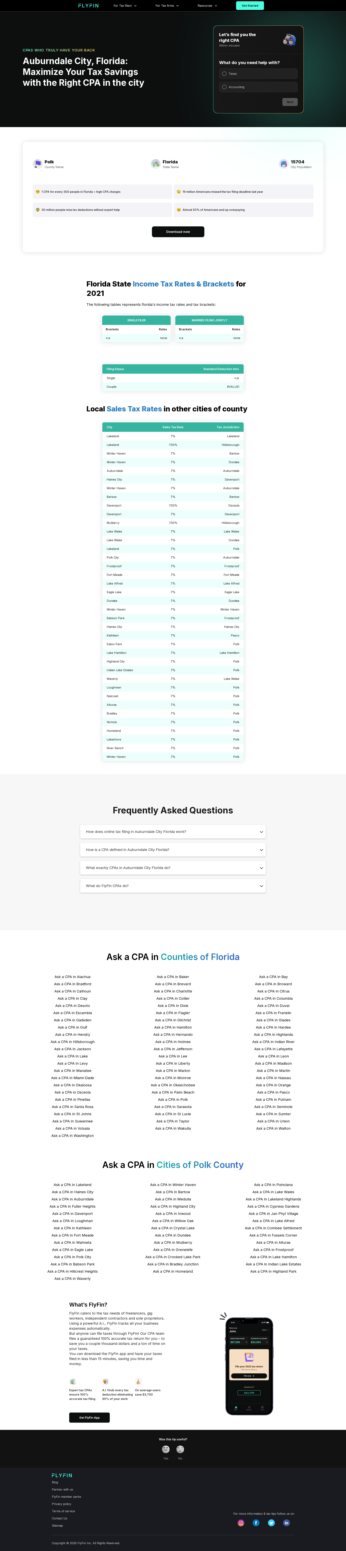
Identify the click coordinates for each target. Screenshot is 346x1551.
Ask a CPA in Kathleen (72, 1228)
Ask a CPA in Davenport (72, 1213)
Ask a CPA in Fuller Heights (73, 1206)
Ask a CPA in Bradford (72, 984)
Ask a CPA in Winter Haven (173, 1185)
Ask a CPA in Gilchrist (173, 1020)
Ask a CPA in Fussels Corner (273, 1235)
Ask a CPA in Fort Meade (73, 1235)
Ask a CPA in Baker (173, 977)
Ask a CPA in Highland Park (273, 1271)
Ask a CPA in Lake (72, 1056)
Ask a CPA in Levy (72, 1063)
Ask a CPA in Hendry (72, 1034)
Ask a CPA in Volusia (72, 1128)
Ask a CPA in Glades (273, 1020)
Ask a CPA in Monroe (173, 1078)
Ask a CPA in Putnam (273, 1099)
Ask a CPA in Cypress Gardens (273, 1206)
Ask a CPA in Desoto (72, 1005)
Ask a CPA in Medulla (173, 1199)
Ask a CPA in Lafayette (273, 1049)
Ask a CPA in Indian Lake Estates (273, 1264)
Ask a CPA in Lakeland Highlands (273, 1199)
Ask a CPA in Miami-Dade (72, 1078)
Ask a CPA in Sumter (273, 1114)
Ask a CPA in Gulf (72, 1027)
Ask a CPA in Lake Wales (273, 1192)
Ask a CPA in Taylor (172, 1121)
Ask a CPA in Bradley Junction (173, 1264)
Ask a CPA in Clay (72, 998)
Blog (55, 1482)
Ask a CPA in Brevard (173, 984)
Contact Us (59, 1518)
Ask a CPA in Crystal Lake (173, 1228)
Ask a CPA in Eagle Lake (72, 1250)
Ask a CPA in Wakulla (173, 1128)
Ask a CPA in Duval (273, 1005)
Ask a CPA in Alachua (72, 977)
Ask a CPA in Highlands (273, 1034)
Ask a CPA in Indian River (273, 1042)
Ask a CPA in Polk (173, 1099)
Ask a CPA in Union (273, 1121)
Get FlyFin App (89, 1417)
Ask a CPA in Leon (273, 1056)
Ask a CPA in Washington (72, 1135)
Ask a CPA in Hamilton (173, 1027)
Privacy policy (61, 1504)
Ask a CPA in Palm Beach (173, 1092)
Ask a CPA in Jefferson (173, 1049)
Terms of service (63, 1511)
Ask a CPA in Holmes (173, 1042)
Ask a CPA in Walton (273, 1128)
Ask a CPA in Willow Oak (173, 1221)
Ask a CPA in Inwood (173, 1213)
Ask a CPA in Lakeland (72, 1185)
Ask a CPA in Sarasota (173, 1107)
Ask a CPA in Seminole (273, 1107)
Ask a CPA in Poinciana (273, 1185)
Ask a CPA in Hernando (173, 1034)
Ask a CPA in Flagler (173, 1013)
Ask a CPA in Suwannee (72, 1121)
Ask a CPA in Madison (273, 1063)
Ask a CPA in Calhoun (72, 991)
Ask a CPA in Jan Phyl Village (273, 1213)
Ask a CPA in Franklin (273, 1013)
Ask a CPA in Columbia (273, 998)
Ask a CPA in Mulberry (173, 1242)
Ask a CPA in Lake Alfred (273, 1221)
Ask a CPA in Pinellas (72, 1099)
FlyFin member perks (66, 1496)
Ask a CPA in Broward (273, 984)
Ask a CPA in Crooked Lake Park (172, 1257)
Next (290, 102)
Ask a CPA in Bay (273, 977)
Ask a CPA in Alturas (273, 1242)
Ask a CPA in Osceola (73, 1092)
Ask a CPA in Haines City (72, 1192)
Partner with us (62, 1489)
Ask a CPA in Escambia (72, 1013)
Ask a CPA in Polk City (72, 1257)
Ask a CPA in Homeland (173, 1271)
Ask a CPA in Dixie (173, 1005)
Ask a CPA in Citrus (273, 991)
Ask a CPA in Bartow (173, 1192)
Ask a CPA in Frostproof (273, 1250)
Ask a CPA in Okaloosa (73, 1085)
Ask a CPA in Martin (273, 1070)
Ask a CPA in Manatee (72, 1070)
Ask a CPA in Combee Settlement (273, 1228)
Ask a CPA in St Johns (72, 1114)
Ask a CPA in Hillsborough (73, 1042)
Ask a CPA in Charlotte (173, 991)
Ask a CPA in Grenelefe (173, 1250)
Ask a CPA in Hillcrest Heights (72, 1271)
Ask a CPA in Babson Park (73, 1264)
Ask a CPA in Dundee (173, 1235)
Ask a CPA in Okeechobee (173, 1085)
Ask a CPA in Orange (273, 1085)
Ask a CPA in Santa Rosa (72, 1107)
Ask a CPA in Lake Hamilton (273, 1257)
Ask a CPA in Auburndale (73, 1199)
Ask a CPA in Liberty (173, 1063)
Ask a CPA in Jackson (72, 1049)
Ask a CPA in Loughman (72, 1221)
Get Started (250, 5)
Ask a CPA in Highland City (172, 1206)
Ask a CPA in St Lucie (173, 1114)
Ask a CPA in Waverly (72, 1278)
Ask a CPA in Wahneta (72, 1242)
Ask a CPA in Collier (173, 998)
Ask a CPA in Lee (173, 1056)
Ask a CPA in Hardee (273, 1027)
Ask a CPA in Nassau (273, 1078)
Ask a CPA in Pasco (273, 1092)
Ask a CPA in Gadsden (72, 1020)
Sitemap (57, 1525)
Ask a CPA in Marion (173, 1070)
